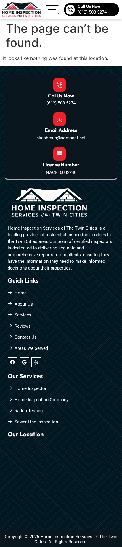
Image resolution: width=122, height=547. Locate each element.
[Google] (24, 362)
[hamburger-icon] (52, 9)
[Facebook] (12, 362)
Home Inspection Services (66, 536)
